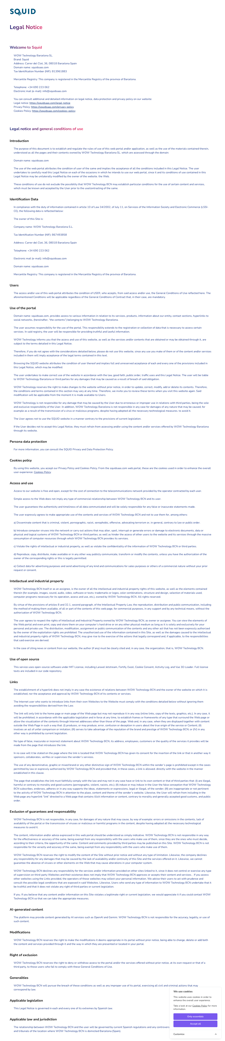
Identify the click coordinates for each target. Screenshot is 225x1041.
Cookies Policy (42, 472)
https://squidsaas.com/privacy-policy (52, 107)
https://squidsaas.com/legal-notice (49, 103)
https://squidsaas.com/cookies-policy (53, 111)
